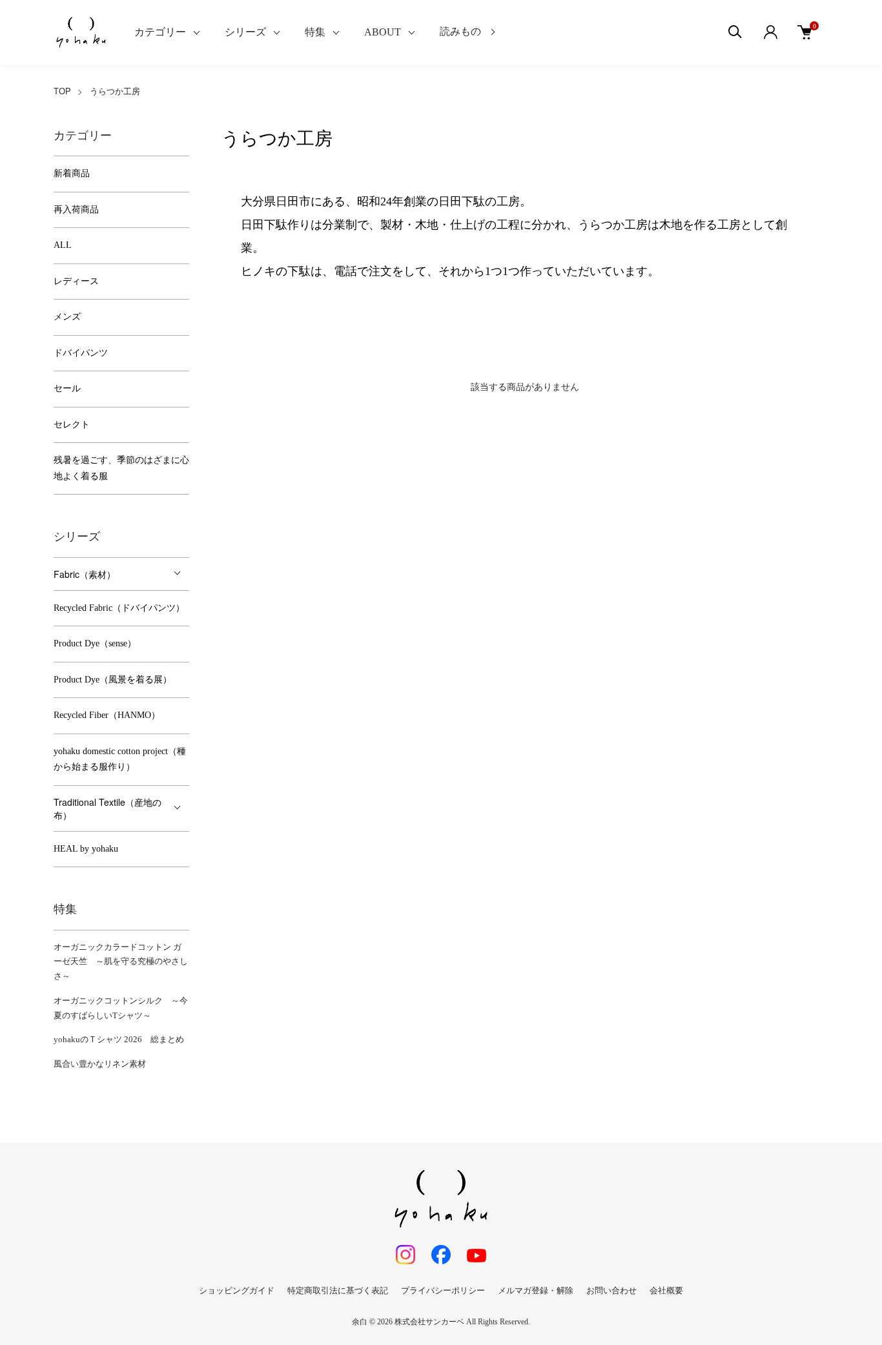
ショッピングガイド (236, 1290)
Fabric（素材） (85, 574)
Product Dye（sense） (95, 643)
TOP (62, 91)
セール (67, 388)
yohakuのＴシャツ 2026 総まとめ (119, 1039)
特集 (315, 31)
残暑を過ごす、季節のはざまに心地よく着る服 (121, 468)
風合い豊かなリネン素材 (100, 1064)
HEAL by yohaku (86, 849)
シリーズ (245, 31)
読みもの (460, 31)
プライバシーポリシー (443, 1290)
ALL (63, 245)
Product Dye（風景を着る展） (113, 679)
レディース (76, 281)
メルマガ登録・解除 (535, 1290)
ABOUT (382, 31)
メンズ (67, 317)
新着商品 (72, 173)
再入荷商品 (76, 209)
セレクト (72, 424)
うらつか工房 (115, 91)
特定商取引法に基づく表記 (337, 1290)
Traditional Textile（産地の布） (107, 808)
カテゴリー (160, 31)
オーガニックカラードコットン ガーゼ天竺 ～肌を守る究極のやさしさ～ (121, 961)
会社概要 (666, 1290)
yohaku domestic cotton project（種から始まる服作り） (120, 759)
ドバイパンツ (81, 353)
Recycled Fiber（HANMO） (107, 715)
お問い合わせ (611, 1290)
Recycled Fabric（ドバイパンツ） (119, 608)
